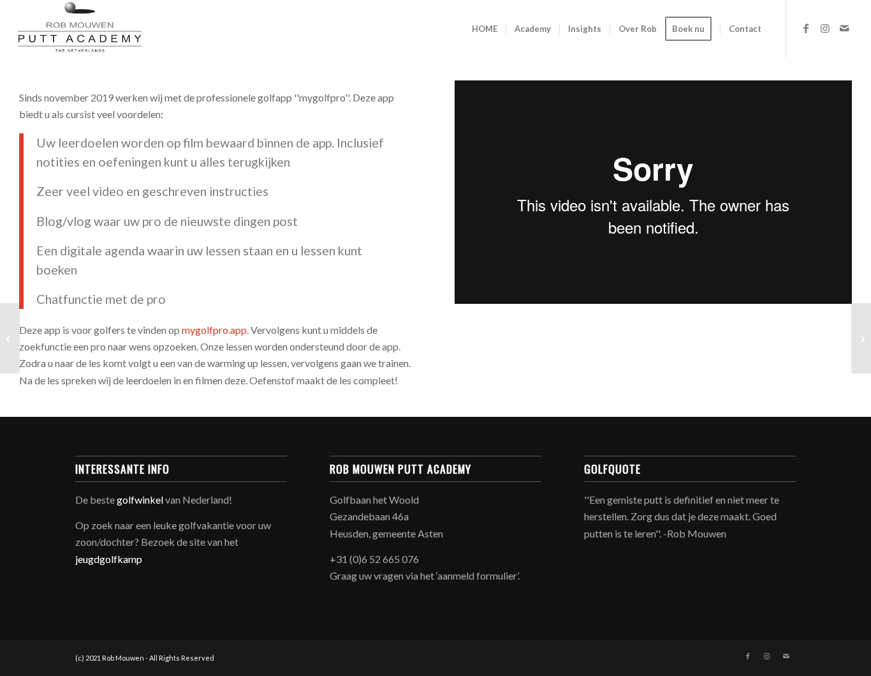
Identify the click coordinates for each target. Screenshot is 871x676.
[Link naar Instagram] (825, 28)
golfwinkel (140, 499)
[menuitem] (485, 28)
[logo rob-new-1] (79, 28)
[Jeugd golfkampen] (10, 338)
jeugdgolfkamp (108, 559)
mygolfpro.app (214, 330)
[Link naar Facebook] (806, 28)
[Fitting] (861, 338)
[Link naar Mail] (844, 28)
